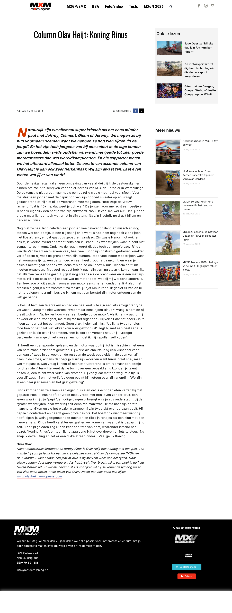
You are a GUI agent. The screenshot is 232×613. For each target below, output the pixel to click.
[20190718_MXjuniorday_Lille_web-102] (186, 547)
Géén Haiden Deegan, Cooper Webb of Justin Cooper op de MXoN (200, 90)
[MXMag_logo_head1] (41, 3)
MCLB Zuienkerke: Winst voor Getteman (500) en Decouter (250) (200, 235)
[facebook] (199, 5)
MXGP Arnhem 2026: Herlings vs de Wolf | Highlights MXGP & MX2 (200, 266)
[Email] (141, 111)
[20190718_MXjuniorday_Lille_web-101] (187, 536)
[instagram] (206, 5)
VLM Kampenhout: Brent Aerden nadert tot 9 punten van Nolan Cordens (198, 175)
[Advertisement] (116, 602)
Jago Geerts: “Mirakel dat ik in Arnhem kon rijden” (199, 47)
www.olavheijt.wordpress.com (39, 476)
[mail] (212, 5)
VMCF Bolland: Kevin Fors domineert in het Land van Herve (198, 205)
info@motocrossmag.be (32, 570)
